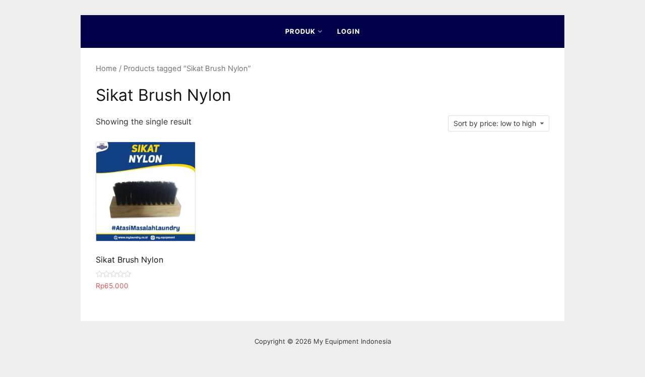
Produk (300, 31)
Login (348, 31)
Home (106, 68)
